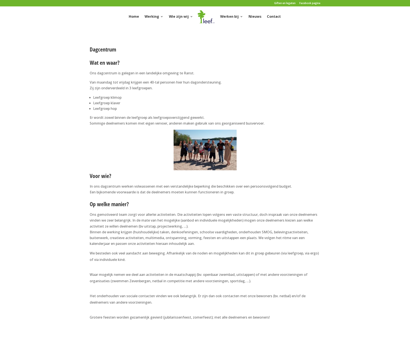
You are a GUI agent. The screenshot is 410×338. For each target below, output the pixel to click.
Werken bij (229, 17)
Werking (152, 17)
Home (134, 17)
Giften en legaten (285, 3)
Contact (274, 17)
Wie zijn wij (179, 17)
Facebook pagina (309, 3)
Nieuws (255, 17)
